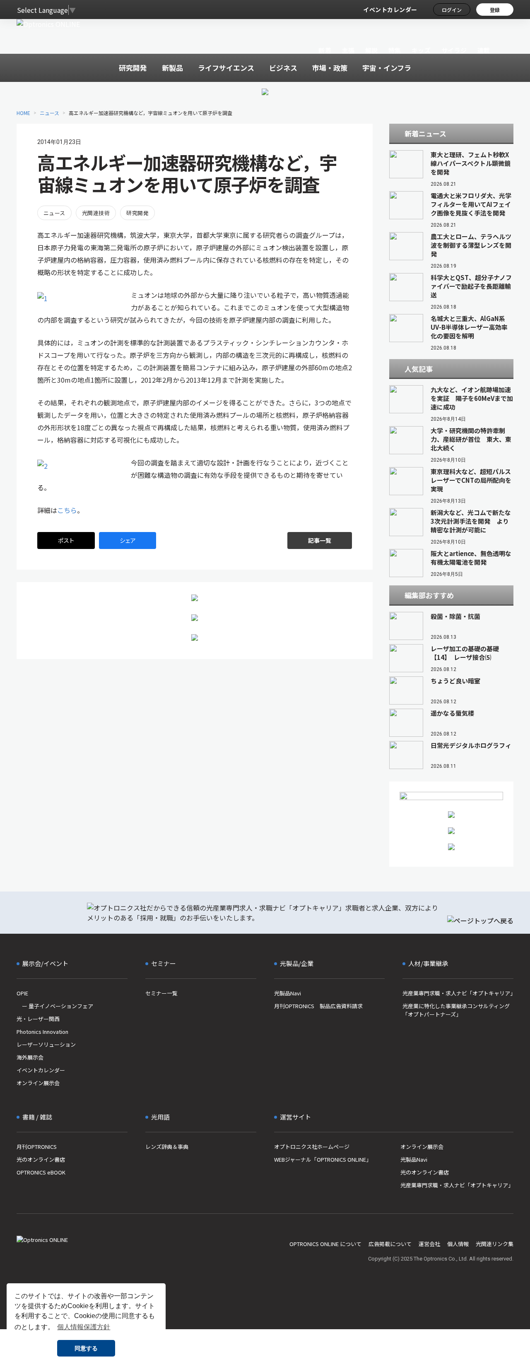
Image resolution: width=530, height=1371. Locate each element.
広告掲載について (390, 1244)
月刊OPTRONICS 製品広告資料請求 (318, 1006)
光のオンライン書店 (41, 1159)
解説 (371, 50)
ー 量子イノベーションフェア (55, 1006)
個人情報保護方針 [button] (83, 1326)
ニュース (49, 112)
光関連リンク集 (494, 1244)
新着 (324, 50)
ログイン (452, 9)
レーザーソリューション (46, 1044)
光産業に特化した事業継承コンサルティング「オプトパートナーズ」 (456, 1010)
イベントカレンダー (390, 9)
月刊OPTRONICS (37, 1146)
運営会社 (429, 1244)
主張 (348, 50)
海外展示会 (30, 1057)
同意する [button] (86, 1348)
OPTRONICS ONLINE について (325, 1244)
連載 (483, 50)
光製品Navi (287, 993)
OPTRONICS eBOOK (41, 1172)
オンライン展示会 (38, 1083)
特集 (394, 50)
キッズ (421, 50)
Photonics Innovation (42, 1031)
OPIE (22, 993)
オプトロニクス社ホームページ (311, 1146)
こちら (67, 510)
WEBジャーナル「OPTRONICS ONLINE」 (322, 1159)
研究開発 (137, 213)
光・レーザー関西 (38, 1019)
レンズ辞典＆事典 (166, 1146)
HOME (23, 112)
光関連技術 (96, 213)
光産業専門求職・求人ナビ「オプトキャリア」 (457, 993)
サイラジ (454, 50)
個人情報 (458, 1244)
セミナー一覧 (161, 993)
